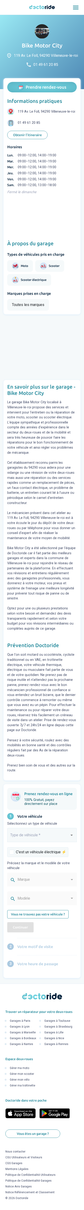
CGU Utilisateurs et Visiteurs (23, 1157)
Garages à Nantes (21, 1044)
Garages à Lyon (20, 1026)
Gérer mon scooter (22, 1074)
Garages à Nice (54, 1038)
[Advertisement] (42, 347)
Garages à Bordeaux (23, 1038)
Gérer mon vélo (19, 1080)
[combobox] (42, 837)
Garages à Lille (53, 1032)
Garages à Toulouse (57, 1021)
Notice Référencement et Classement (30, 1192)
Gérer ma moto (19, 1068)
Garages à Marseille (23, 1032)
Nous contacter (15, 1151)
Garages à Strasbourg (58, 1026)
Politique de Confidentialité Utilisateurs (30, 1175)
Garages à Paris (20, 1021)
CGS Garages (13, 1163)
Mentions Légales (16, 1169)
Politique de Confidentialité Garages (28, 1181)
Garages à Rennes (56, 1044)
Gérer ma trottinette (22, 1085)
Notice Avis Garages (18, 1186)
